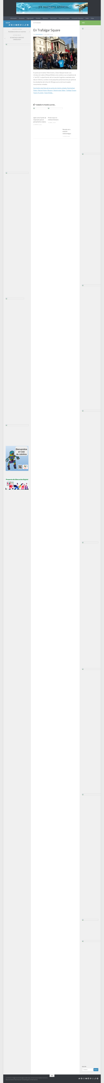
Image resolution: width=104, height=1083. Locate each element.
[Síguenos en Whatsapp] (23, 25)
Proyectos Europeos (64, 18)
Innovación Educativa (77, 18)
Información (13, 18)
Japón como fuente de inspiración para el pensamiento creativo (39, 120)
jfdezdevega (39, 34)
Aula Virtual (53, 18)
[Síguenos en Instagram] (14, 25)
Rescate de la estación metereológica (67, 131)
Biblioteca (45, 18)
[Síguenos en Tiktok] (25, 25)
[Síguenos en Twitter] (9, 25)
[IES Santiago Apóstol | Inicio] (52, 8)
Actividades (37, 23)
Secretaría (21, 18)
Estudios (38, 18)
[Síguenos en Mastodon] (21, 25)
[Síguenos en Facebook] (12, 25)
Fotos (92, 18)
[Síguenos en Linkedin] (18, 25)
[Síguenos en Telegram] (27, 25)
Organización (30, 18)
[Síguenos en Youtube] (16, 25)
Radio (87, 18)
